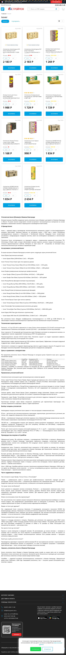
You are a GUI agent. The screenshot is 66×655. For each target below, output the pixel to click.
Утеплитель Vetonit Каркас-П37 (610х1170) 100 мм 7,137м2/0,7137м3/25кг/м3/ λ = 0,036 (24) (32, 51)
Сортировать (16, 21)
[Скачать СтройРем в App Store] (42, 618)
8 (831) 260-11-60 (60, 5)
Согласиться (35, 649)
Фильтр (5, 21)
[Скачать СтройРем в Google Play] (54, 618)
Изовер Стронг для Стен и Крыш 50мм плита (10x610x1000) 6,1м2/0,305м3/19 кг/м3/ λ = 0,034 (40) (54, 51)
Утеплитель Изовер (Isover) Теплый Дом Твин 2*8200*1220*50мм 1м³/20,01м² (32, 188)
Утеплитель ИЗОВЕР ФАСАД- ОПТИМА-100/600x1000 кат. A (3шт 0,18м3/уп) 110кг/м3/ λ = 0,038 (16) (10, 189)
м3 (13, 58)
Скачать (16, 634)
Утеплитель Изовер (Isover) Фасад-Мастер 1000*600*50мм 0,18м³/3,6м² (54, 96)
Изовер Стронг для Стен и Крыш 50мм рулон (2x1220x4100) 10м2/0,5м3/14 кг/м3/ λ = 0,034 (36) (11, 97)
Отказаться (47, 649)
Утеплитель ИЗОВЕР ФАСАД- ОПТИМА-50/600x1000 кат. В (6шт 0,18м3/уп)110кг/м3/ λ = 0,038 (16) (53, 143)
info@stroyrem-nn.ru (10, 610)
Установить (56, 2)
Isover (9, 13)
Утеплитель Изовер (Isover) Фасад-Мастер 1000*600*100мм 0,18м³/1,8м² (32, 96)
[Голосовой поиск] (56, 9)
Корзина (63, 9)
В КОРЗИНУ (11, 68)
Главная (3, 13)
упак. (6, 58)
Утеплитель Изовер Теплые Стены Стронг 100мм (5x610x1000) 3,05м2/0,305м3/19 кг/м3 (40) (11, 143)
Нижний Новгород (6, 5)
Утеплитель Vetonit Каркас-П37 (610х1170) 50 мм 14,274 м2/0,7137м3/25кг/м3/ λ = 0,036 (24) (11, 51)
